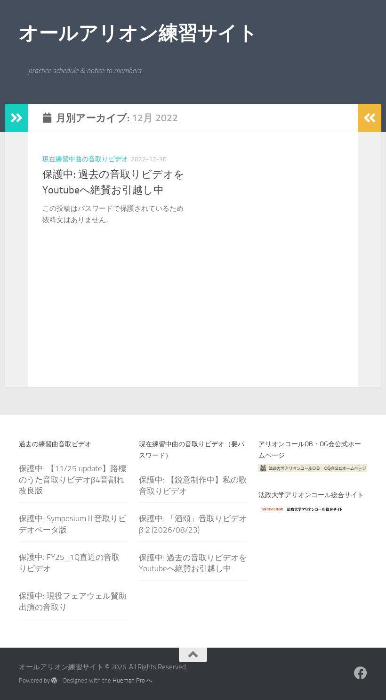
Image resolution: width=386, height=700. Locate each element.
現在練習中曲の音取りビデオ (85, 159)
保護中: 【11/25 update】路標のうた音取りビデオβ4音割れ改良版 (72, 479)
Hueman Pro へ (133, 680)
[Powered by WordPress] (54, 680)
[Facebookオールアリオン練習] (360, 673)
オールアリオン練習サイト (138, 33)
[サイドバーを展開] (16, 118)
